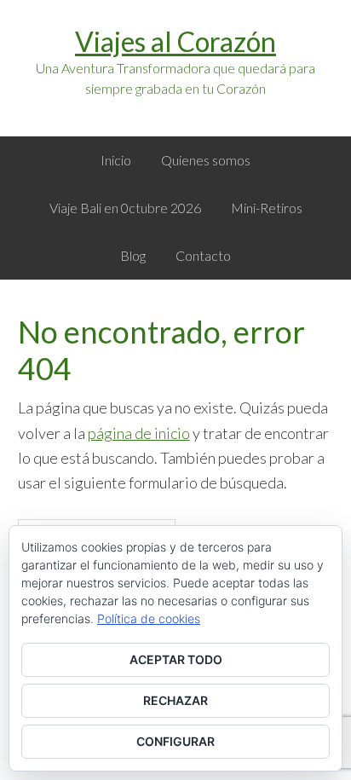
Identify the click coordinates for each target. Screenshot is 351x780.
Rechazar (175, 700)
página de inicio (139, 433)
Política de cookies (148, 618)
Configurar (175, 741)
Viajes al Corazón (175, 41)
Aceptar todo (175, 659)
